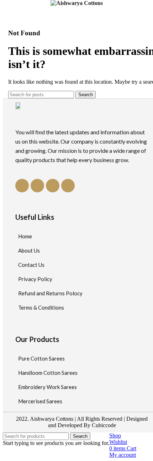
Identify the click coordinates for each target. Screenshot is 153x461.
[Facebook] (22, 185)
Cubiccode (104, 425)
